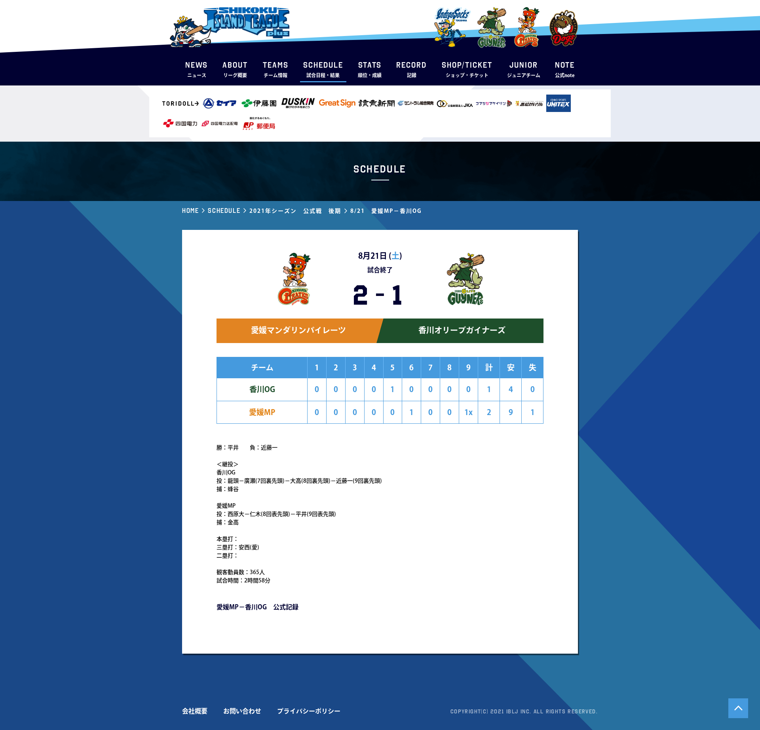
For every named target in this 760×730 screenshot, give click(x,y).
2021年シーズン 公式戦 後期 (295, 211)
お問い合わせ (242, 711)
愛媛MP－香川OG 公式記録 (257, 607)
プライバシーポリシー (308, 711)
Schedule (224, 210)
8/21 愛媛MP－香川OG (386, 211)
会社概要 (194, 711)
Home (190, 210)
